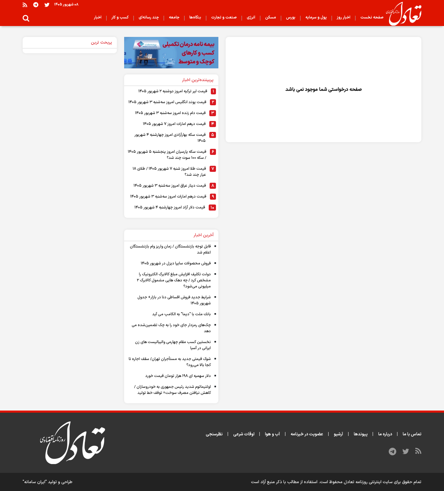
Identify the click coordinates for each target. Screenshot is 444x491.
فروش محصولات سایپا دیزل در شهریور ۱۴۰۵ (176, 263)
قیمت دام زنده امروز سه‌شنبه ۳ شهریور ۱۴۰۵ (170, 113)
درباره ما (385, 434)
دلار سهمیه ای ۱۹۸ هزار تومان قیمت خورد (178, 376)
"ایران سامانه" (35, 482)
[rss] (25, 5)
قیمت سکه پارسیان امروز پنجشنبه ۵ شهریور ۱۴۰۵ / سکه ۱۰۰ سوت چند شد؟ (167, 155)
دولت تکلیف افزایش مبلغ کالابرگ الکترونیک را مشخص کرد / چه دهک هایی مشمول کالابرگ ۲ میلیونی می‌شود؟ (174, 280)
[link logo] (401, 14)
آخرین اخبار (204, 235)
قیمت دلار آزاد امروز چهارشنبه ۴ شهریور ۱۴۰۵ (169, 208)
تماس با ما (412, 434)
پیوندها (361, 434)
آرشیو (338, 434)
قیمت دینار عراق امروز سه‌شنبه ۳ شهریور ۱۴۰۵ (170, 186)
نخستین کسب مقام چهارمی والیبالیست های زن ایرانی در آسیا (173, 345)
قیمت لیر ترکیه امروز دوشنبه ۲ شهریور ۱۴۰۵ (172, 91)
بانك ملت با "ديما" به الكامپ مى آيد (181, 314)
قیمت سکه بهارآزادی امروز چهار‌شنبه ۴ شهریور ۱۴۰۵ (170, 138)
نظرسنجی (214, 434)
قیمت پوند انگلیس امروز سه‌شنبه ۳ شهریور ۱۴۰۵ (167, 102)
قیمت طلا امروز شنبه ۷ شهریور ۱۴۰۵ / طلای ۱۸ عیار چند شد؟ (169, 172)
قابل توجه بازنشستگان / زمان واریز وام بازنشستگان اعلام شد (170, 250)
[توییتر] (47, 5)
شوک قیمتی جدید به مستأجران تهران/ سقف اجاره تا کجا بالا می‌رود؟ (170, 362)
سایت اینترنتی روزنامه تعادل (368, 482)
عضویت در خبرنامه (307, 434)
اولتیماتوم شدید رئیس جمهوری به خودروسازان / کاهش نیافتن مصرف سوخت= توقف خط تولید (172, 390)
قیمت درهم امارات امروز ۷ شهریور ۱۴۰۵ (174, 124)
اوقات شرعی (243, 434)
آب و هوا (272, 434)
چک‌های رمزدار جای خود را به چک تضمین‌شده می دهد (171, 328)
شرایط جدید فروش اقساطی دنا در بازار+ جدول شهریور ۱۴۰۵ (174, 300)
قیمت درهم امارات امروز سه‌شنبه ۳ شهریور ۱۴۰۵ (168, 197)
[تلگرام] (35, 4)
